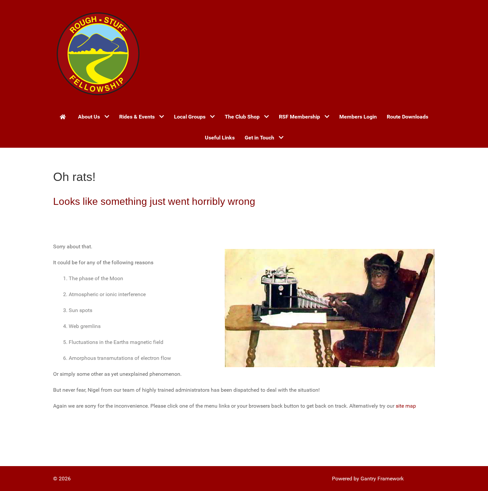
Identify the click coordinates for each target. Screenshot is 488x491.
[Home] (64, 116)
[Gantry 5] (98, 53)
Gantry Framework (382, 478)
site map (406, 406)
